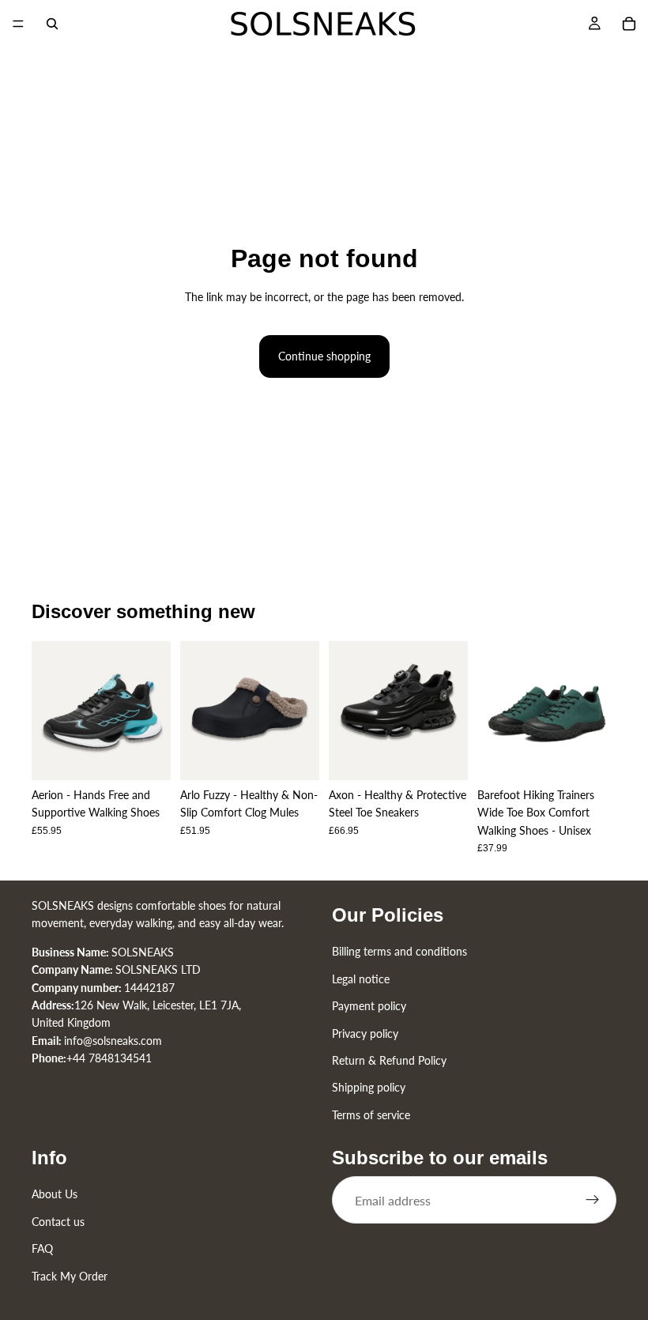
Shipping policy (368, 1087)
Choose (159, 755)
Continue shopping (324, 356)
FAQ (42, 1248)
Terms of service (371, 1115)
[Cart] (629, 23)
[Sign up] (592, 1199)
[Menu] (18, 24)
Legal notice (361, 979)
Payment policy (369, 1006)
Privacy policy (365, 1032)
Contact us (58, 1221)
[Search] (52, 23)
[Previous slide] (49, 710)
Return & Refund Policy (389, 1060)
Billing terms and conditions (399, 951)
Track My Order (69, 1276)
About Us (54, 1194)
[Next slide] (153, 710)
